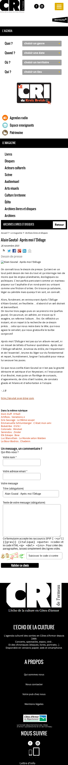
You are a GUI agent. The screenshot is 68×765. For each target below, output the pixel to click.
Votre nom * (10, 457)
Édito (8, 202)
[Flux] (4, 252)
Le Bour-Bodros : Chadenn (15, 441)
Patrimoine (16, 132)
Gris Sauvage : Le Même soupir (18, 420)
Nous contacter (34, 684)
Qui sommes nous (34, 674)
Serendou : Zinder (11, 432)
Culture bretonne (15, 195)
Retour (59, 224)
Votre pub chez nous (34, 694)
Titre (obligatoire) (13, 488)
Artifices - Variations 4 (13, 417)
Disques (10, 161)
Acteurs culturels (15, 167)
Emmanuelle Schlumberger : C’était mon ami (26, 423)
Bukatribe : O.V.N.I (10, 426)
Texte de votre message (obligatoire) (24, 502)
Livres (8, 154)
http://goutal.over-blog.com (17, 398)
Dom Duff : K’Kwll (10, 414)
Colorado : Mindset (11, 429)
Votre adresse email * (15, 471)
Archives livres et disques (20, 208)
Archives (10, 215)
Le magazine (16, 233)
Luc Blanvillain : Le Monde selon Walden (23, 438)
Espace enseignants (22, 125)
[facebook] (36, 7)
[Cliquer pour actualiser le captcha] (13, 556)
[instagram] (42, 7)
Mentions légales (34, 704)
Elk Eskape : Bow (10, 435)
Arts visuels (12, 188)
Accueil (4, 233)
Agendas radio (19, 117)
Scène (8, 174)
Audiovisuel (12, 181)
